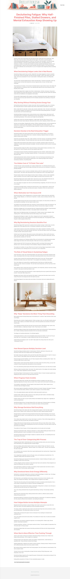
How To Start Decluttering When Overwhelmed (21, 562)
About (32, 571)
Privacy (38, 571)
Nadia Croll (32, 23)
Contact (35, 571)
